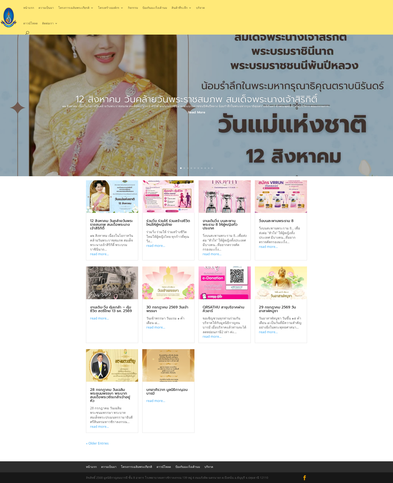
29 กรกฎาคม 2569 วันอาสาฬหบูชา (277, 309)
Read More (196, 112)
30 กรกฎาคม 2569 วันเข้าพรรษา (167, 309)
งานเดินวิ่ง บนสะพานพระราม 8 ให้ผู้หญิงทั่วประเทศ (220, 224)
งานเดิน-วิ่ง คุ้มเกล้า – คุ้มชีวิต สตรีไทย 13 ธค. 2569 (111, 309)
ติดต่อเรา (48, 23)
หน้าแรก (28, 8)
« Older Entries (97, 443)
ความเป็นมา (46, 8)
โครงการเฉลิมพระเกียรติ (73, 8)
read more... (99, 254)
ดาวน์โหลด (30, 23)
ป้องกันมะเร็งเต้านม (154, 8)
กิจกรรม (133, 8)
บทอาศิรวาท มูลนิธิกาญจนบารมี (166, 391)
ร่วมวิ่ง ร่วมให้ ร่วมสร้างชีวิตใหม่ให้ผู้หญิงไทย (168, 222)
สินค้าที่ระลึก (179, 8)
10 (212, 168)
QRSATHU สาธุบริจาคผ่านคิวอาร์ (223, 309)
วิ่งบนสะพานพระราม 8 (276, 221)
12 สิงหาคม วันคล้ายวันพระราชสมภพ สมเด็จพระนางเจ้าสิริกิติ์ (196, 99)
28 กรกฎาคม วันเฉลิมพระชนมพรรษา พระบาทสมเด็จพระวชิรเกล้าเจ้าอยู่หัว (110, 395)
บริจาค (200, 8)
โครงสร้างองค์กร (108, 8)
